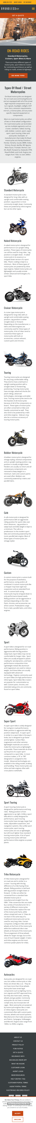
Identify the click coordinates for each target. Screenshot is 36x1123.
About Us (18, 1037)
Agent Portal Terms (18, 1086)
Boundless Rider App (18, 1060)
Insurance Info (18, 1056)
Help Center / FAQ (18, 1079)
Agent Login (18, 1071)
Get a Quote (18, 1052)
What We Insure (18, 1064)
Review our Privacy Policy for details (18, 1104)
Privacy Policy (18, 1045)
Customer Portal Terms (18, 1083)
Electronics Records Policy (18, 1090)
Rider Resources (18, 1075)
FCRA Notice (18, 1049)
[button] (33, 8)
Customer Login (18, 1068)
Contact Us (18, 1041)
